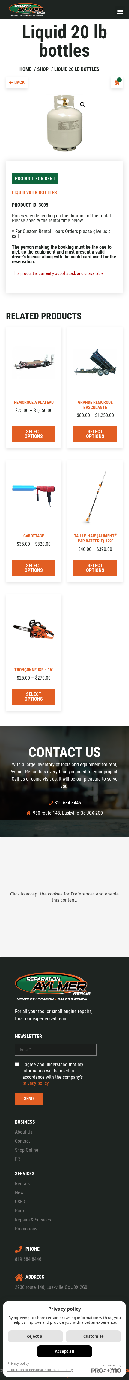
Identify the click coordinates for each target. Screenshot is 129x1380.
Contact (22, 1141)
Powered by (112, 1365)
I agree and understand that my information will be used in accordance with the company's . (52, 1074)
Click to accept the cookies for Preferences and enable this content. (64, 897)
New (19, 1192)
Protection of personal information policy (40, 1369)
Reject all (35, 1336)
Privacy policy (18, 1363)
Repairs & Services (33, 1220)
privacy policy (35, 1083)
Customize (93, 1336)
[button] (120, 11)
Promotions (26, 1229)
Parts (20, 1211)
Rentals (22, 1183)
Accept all (64, 1351)
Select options (34, 434)
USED (20, 1202)
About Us (23, 1132)
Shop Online (26, 1150)
